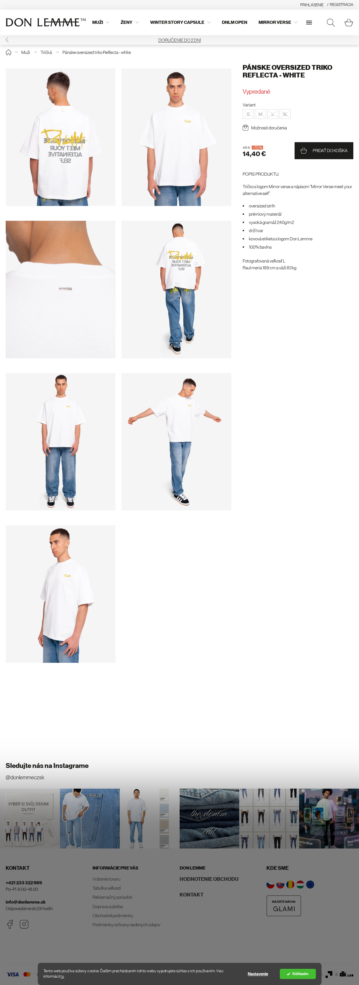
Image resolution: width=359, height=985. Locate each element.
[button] (7, 39)
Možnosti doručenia (269, 127)
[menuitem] (100, 22)
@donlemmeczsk (25, 777)
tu (62, 976)
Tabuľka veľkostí (107, 888)
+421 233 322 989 (24, 882)
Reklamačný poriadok (113, 897)
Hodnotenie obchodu (209, 879)
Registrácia (341, 4)
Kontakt (191, 895)
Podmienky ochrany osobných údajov (126, 924)
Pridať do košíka (330, 150)
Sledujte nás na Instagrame (47, 765)
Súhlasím (300, 973)
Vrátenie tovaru (106, 878)
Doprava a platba (108, 906)
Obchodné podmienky (113, 915)
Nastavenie (258, 973)
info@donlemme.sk (26, 902)
